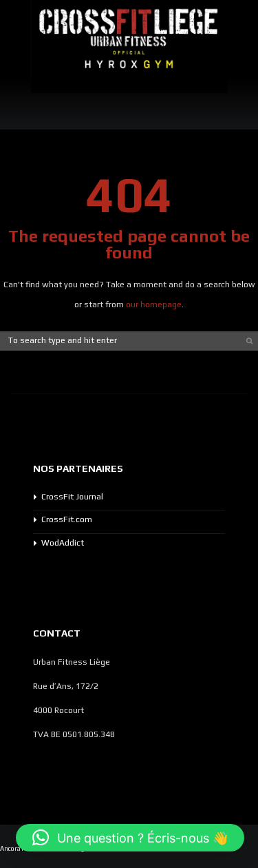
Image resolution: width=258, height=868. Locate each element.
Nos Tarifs (30, 96)
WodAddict (62, 543)
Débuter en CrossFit (81, 106)
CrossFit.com (66, 519)
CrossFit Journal (72, 497)
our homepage (154, 304)
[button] (130, 837)
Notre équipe (234, 96)
